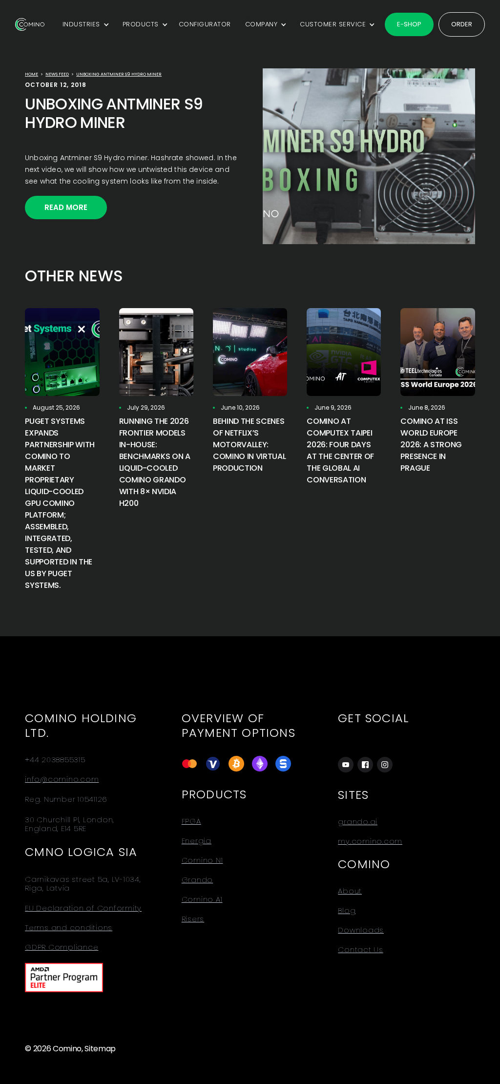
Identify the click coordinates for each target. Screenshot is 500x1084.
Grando (197, 880)
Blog (346, 911)
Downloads (361, 930)
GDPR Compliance (61, 947)
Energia (196, 841)
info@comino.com (62, 779)
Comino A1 (202, 899)
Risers (193, 919)
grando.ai (357, 822)
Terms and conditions (68, 928)
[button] (84, 24)
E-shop (409, 24)
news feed (57, 74)
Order (461, 24)
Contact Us (360, 950)
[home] (29, 24)
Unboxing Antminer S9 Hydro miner (119, 74)
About (350, 891)
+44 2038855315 (55, 760)
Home (31, 74)
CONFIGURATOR (205, 24)
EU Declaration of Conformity (83, 908)
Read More (65, 207)
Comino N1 (202, 860)
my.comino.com (370, 841)
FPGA (191, 821)
